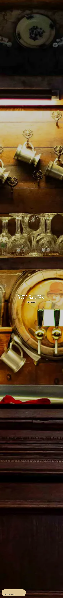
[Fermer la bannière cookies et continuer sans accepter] (24, 594)
